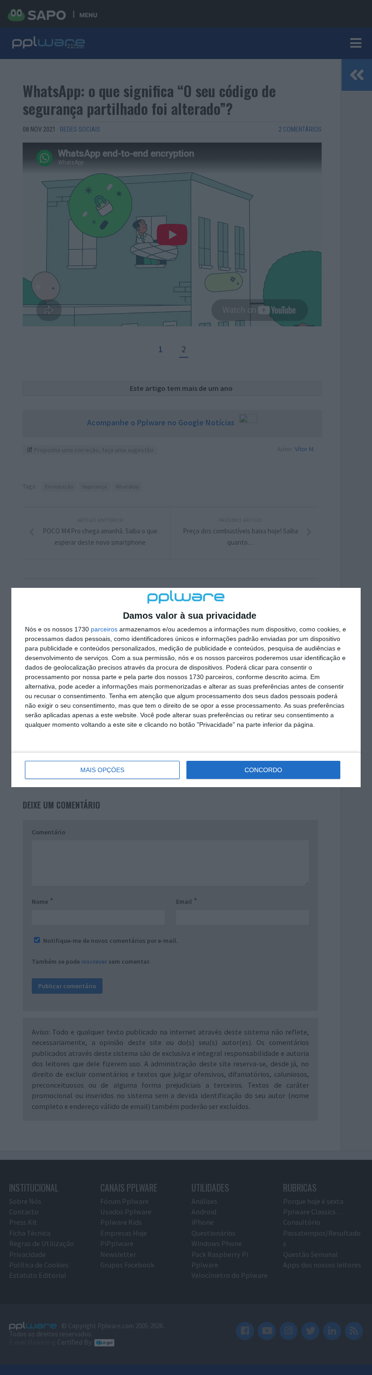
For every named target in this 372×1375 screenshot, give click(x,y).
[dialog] (186, 687)
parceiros (104, 629)
